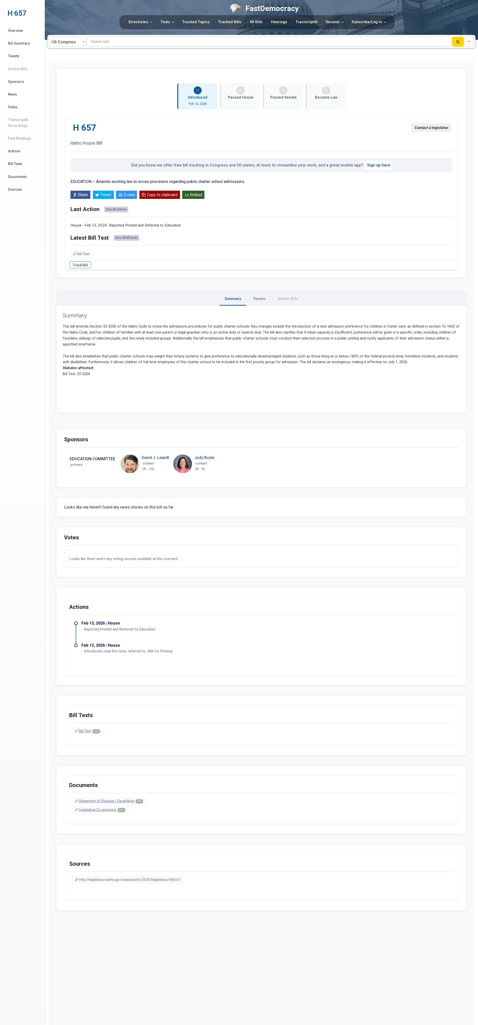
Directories (138, 22)
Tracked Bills (229, 22)
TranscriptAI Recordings (18, 122)
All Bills (256, 22)
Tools (165, 22)
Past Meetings (19, 138)
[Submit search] (458, 42)
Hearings (279, 22)
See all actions (116, 209)
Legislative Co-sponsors (101, 810)
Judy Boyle (204, 457)
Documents (17, 177)
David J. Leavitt (155, 457)
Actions (14, 151)
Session (333, 22)
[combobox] (67, 42)
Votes (12, 107)
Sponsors (16, 82)
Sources (15, 189)
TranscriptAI (306, 22)
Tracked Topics (196, 22)
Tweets (13, 56)
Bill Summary (19, 43)
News (12, 94)
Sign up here (378, 165)
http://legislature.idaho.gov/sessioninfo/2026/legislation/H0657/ (130, 880)
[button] (469, 42)
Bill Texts (15, 164)
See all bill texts (126, 237)
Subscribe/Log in (367, 22)
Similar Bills (18, 69)
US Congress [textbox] (64, 42)
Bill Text (83, 254)
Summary (233, 298)
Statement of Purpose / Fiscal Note (110, 801)
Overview (15, 31)
